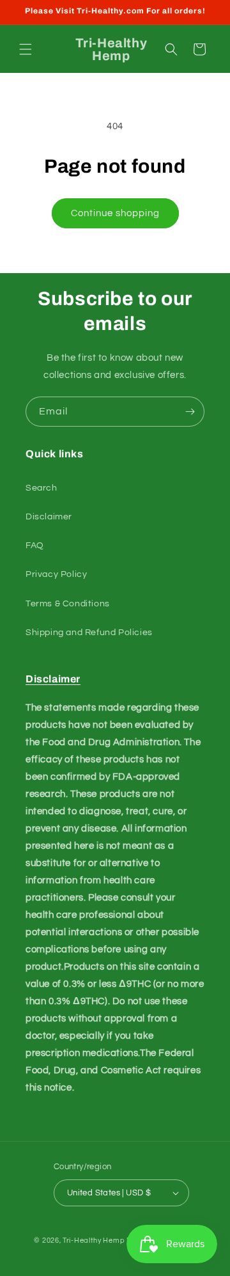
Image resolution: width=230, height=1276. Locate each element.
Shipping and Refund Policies (89, 632)
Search (41, 488)
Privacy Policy (56, 574)
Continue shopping (115, 213)
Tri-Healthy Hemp (94, 1240)
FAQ (35, 545)
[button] (26, 49)
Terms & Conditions (68, 603)
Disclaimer (49, 516)
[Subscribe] (190, 412)
